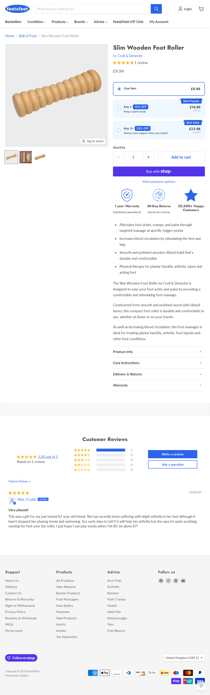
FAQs (9, 624)
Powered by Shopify (17, 675)
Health (112, 605)
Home (10, 36)
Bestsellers (13, 21)
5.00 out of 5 (48, 457)
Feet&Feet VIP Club (128, 21)
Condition (35, 21)
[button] (124, 63)
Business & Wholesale (21, 618)
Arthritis (113, 587)
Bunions (113, 593)
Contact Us (13, 593)
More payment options (159, 181)
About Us (12, 580)
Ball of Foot (28, 36)
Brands (80, 21)
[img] (18, 493)
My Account (159, 21)
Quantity (119, 147)
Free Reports (116, 630)
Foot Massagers (67, 599)
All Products (65, 580)
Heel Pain (114, 612)
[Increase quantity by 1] (148, 157)
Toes (110, 624)
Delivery (11, 587)
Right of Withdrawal (20, 605)
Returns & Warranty (19, 599)
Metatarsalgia (117, 618)
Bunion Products (68, 593)
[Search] (156, 9)
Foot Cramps (116, 599)
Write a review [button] (173, 454)
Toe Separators (67, 637)
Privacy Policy (15, 612)
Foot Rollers (64, 605)
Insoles (61, 630)
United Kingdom (182, 658)
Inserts (61, 624)
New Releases (66, 587)
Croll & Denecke (130, 56)
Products (59, 21)
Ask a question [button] (173, 464)
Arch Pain (114, 580)
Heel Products (66, 618)
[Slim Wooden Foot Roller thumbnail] (11, 157)
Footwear (63, 612)
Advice (99, 21)
